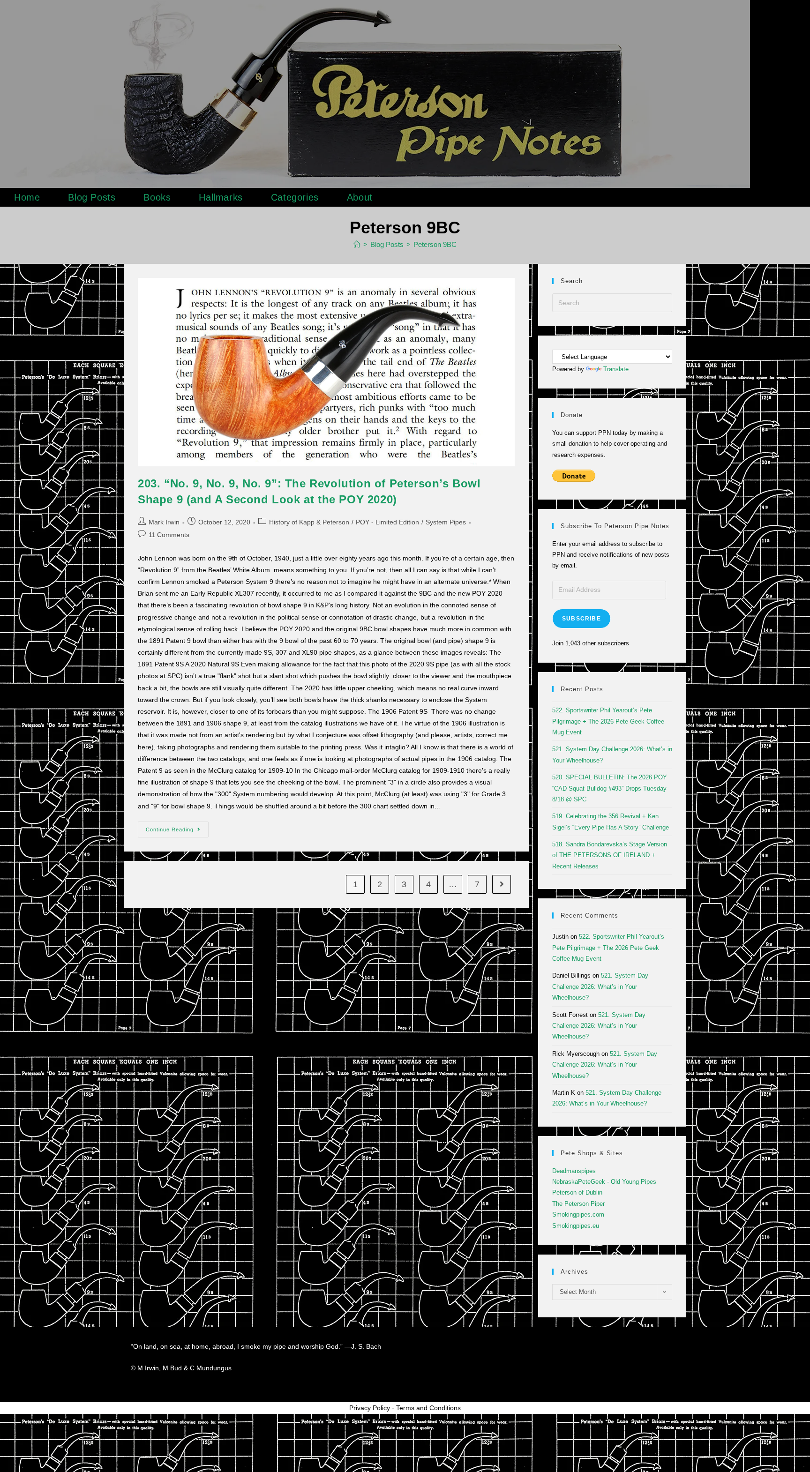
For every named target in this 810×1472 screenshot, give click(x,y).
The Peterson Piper (578, 1203)
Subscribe (581, 618)
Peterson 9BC (435, 244)
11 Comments (169, 534)
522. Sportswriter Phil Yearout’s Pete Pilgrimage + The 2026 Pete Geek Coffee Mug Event (608, 721)
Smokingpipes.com (578, 1214)
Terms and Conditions (428, 1408)
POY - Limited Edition (387, 522)
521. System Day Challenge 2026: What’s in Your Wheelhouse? (600, 986)
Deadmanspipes (574, 1170)
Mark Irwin (164, 522)
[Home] (356, 244)
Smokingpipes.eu (575, 1225)
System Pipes (446, 522)
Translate (616, 369)
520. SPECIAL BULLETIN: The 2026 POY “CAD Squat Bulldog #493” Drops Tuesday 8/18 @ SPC (609, 788)
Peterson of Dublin (577, 1192)
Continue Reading (177, 827)
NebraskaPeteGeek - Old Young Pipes (604, 1181)
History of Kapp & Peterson (309, 522)
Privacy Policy (369, 1408)
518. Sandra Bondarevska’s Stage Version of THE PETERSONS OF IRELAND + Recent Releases (609, 855)
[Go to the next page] (501, 884)
